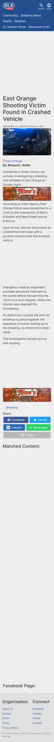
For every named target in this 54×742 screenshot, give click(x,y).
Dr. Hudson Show (14, 27)
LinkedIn (16, 427)
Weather (20, 21)
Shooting (12, 407)
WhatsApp (40, 427)
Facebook (18, 420)
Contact (6, 713)
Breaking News (31, 15)
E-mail (28, 435)
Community (10, 15)
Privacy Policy (10, 727)
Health (7, 21)
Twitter (42, 420)
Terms (5, 723)
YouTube (37, 713)
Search (41, 8)
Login (49, 8)
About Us (7, 708)
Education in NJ (39, 27)
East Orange (14, 161)
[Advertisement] (27, 61)
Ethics (5, 718)
